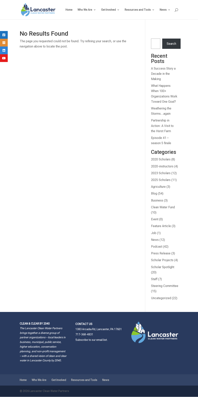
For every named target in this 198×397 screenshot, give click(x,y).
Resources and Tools (138, 9)
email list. (102, 339)
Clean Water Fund (163, 207)
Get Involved (108, 9)
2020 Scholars (161, 159)
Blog (154, 193)
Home (69, 9)
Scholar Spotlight (162, 267)
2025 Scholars (161, 180)
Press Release (161, 253)
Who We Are (85, 9)
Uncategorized (161, 298)
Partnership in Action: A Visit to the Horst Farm (162, 126)
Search (171, 44)
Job (153, 233)
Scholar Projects (162, 260)
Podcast (156, 246)
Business (157, 200)
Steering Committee (164, 286)
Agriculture (158, 187)
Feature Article (161, 226)
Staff (154, 279)
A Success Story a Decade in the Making (163, 74)
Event (154, 219)
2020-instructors (162, 166)
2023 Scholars (161, 173)
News (163, 9)
